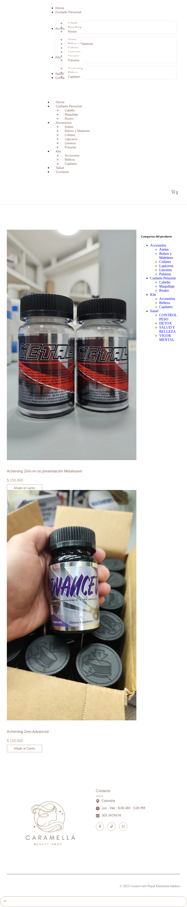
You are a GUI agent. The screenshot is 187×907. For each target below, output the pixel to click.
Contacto (62, 172)
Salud (154, 311)
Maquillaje (71, 114)
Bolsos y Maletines (77, 131)
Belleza (70, 159)
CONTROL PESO (168, 317)
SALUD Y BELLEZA (167, 329)
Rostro (164, 290)
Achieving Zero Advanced (28, 732)
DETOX (165, 323)
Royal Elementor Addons (164, 886)
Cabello (70, 110)
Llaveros (70, 143)
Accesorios (64, 122)
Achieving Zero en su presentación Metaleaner (44, 471)
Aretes (69, 127)
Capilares (71, 163)
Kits (58, 151)
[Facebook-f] (100, 826)
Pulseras (165, 274)
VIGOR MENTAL (166, 338)
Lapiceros (71, 139)
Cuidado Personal (69, 106)
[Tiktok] (111, 826)
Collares (70, 135)
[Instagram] (123, 826)
